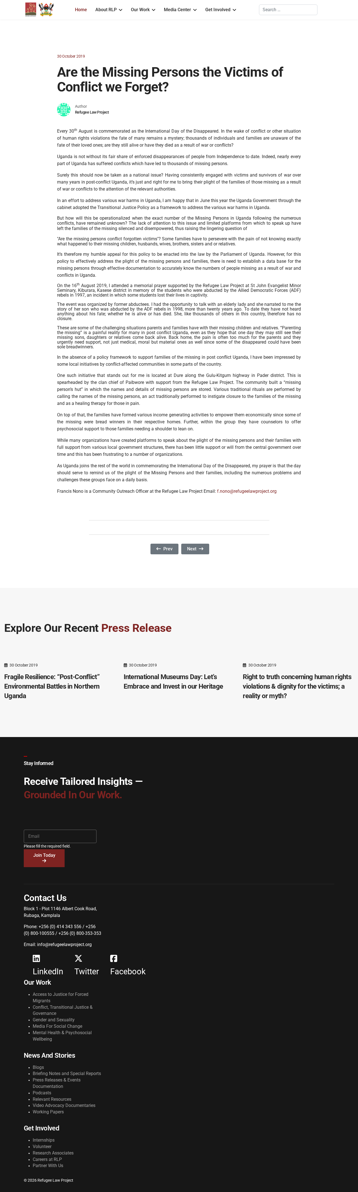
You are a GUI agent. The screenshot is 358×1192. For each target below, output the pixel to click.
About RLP (106, 9)
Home (81, 9)
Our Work (140, 9)
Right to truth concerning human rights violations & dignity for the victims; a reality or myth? (297, 686)
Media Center (177, 9)
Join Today (44, 855)
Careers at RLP (47, 1159)
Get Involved (217, 9)
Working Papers (48, 1111)
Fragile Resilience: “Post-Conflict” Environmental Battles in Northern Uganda (52, 686)
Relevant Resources (52, 1099)
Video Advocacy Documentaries (64, 1105)
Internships (44, 1140)
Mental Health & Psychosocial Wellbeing (62, 1036)
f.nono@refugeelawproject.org (247, 491)
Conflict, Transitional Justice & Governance (63, 1010)
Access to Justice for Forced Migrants (60, 997)
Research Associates (53, 1153)
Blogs (38, 1067)
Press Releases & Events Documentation (57, 1083)
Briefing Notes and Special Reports (67, 1073)
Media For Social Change (57, 1026)
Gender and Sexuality (54, 1019)
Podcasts (42, 1092)
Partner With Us (48, 1165)
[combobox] (288, 9)
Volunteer (42, 1146)
